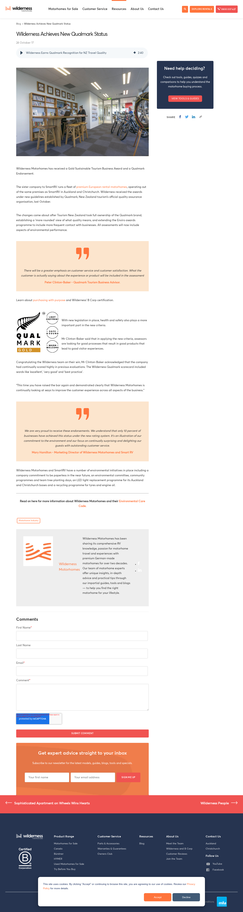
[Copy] (201, 116)
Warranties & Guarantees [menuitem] (111, 849)
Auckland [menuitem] (211, 843)
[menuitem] (215, 864)
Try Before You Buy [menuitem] (64, 869)
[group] (82, 53)
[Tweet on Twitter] (186, 116)
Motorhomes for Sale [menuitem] (63, 9)
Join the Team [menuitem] (174, 859)
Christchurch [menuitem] (213, 849)
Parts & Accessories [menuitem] (108, 843)
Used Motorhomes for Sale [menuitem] (69, 864)
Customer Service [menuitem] (94, 9)
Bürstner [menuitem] (59, 854)
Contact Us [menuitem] (156, 9)
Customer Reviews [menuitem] (176, 854)
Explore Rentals (202, 9)
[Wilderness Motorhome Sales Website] (18, 9)
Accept (158, 897)
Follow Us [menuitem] (212, 855)
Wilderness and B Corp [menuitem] (179, 849)
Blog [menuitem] (141, 843)
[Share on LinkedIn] (193, 116)
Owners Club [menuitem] (104, 854)
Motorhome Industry (28, 521)
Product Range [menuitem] (64, 836)
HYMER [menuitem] (58, 859)
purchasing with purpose (49, 300)
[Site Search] (185, 9)
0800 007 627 (228, 9)
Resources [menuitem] (119, 9)
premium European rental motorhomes (101, 187)
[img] (134, 53)
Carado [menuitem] (58, 849)
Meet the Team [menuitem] (174, 843)
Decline (186, 897)
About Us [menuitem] (137, 9)
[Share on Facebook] (180, 116)
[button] (21, 52)
